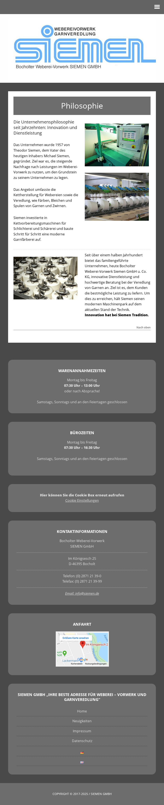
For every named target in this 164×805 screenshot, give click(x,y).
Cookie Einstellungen (82, 500)
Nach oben (143, 327)
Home (82, 711)
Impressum (82, 731)
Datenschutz (82, 740)
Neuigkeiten (82, 721)
